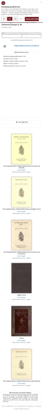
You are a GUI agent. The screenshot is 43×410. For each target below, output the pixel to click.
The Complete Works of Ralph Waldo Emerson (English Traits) (21, 209)
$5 (4, 19)
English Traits (21, 295)
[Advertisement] (21, 93)
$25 (15, 19)
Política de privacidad (15, 406)
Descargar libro (23, 122)
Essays (21, 338)
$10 (10, 19)
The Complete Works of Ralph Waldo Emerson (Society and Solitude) (21, 167)
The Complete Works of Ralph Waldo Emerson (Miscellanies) (21, 381)
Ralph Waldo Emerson (26, 46)
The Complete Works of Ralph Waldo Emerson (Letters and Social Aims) (21, 253)
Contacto (26, 406)
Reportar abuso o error (21, 52)
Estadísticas (25, 409)
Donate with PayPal (32, 19)
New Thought (21, 170)
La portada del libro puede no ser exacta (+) (21, 40)
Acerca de (18, 400)
